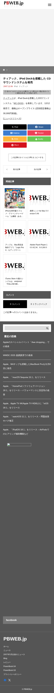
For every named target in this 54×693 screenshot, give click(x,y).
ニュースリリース (12, 118)
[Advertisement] (27, 38)
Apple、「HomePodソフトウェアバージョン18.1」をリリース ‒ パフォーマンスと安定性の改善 (26, 390)
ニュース (7, 650)
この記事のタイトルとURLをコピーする (27, 157)
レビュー (7, 662)
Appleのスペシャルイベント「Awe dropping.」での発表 (26, 344)
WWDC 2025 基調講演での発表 (18, 355)
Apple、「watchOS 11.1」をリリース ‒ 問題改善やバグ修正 (26, 418)
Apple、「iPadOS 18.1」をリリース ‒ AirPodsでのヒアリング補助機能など (26, 431)
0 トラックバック (39, 304)
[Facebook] (4, 680)
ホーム (6, 646)
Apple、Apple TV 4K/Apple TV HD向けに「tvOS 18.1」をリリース (25, 405)
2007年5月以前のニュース (14, 654)
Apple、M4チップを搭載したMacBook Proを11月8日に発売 (27, 366)
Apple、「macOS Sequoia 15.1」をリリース (24, 377)
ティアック (23, 86)
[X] (9, 680)
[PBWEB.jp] (14, 4)
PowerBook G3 (9, 670)
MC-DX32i (18, 103)
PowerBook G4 (9, 666)
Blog (5, 658)
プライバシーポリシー (12, 674)
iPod (16, 86)
